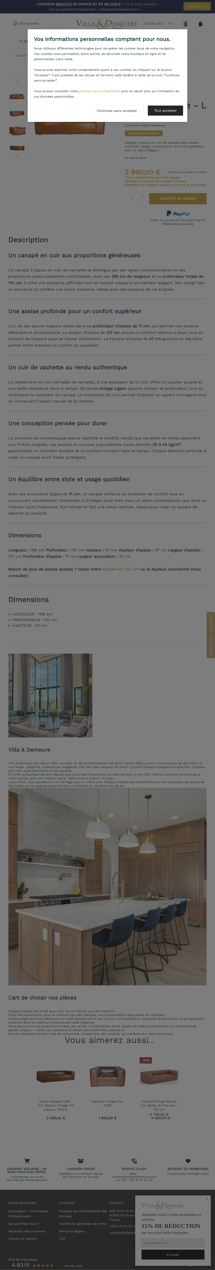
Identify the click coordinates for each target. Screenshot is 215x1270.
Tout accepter (165, 110)
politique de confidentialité (99, 91)
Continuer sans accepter (117, 111)
